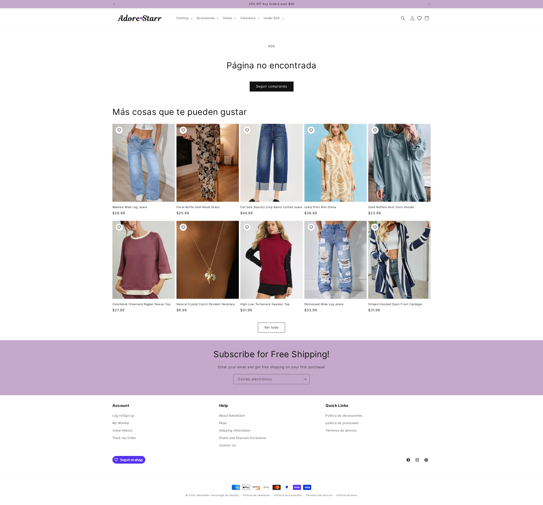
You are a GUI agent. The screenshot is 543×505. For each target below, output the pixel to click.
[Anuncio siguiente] (429, 4)
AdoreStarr (203, 495)
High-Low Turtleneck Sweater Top (265, 304)
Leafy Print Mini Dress (320, 207)
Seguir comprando (271, 86)
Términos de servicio (341, 430)
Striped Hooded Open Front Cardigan (395, 304)
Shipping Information (235, 430)
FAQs (223, 423)
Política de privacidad (288, 495)
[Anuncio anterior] (114, 4)
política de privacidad (342, 423)
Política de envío (347, 495)
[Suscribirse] (304, 379)
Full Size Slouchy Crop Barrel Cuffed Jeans (271, 207)
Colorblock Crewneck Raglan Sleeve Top (141, 304)
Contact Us (227, 445)
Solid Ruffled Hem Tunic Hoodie (391, 207)
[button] (184, 18)
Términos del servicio (319, 495)
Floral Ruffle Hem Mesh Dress (198, 207)
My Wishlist (120, 423)
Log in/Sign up (123, 415)
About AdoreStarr (232, 415)
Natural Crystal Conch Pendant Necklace (205, 304)
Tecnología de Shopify (225, 495)
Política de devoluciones (344, 415)
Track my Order (124, 438)
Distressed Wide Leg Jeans (324, 304)
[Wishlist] (419, 18)
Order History (122, 430)
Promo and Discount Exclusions (242, 438)
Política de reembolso (256, 495)
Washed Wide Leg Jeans (129, 207)
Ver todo (271, 327)
